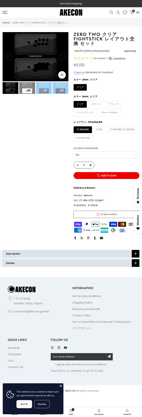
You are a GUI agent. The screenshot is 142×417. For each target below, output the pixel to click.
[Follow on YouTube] (65, 348)
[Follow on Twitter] (52, 348)
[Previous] (8, 56)
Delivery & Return (84, 188)
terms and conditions (86, 296)
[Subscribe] (109, 356)
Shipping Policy (82, 303)
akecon (87, 195)
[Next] (62, 56)
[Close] (61, 386)
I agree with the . (81, 364)
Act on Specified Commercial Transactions (101, 322)
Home (6, 23)
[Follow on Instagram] (58, 348)
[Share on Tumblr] (94, 238)
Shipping (79, 72)
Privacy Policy (81, 315)
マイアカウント (82, 328)
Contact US (15, 367)
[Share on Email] (101, 238)
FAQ (11, 361)
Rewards (14, 348)
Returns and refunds (86, 309)
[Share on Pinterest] (88, 238)
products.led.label (86, 148)
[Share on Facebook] (75, 238)
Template (14, 354)
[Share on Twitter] (81, 238)
